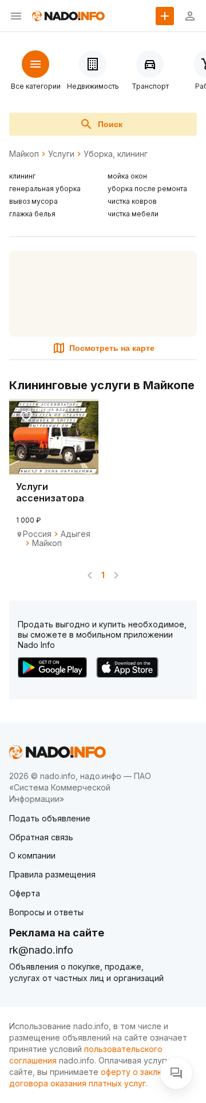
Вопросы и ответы (46, 912)
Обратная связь (41, 837)
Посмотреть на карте (111, 348)
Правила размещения (52, 874)
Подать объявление (49, 818)
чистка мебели (133, 213)
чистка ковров (132, 201)
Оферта (24, 893)
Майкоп (24, 154)
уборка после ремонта (147, 188)
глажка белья (32, 213)
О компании (32, 855)
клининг (22, 176)
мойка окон (127, 176)
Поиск (110, 124)
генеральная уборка (45, 188)
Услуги (61, 154)
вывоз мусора (33, 201)
